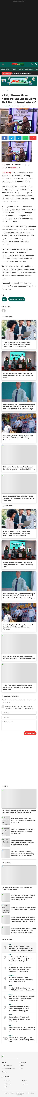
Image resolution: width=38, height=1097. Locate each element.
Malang (13, 167)
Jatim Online (7, 106)
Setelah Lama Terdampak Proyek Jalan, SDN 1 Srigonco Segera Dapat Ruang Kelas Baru (23, 897)
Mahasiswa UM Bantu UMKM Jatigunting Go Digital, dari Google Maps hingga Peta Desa (21, 979)
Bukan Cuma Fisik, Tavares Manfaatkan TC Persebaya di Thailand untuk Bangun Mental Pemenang (18, 498)
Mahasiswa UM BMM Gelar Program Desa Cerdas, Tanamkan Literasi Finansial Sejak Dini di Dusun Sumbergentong (23, 931)
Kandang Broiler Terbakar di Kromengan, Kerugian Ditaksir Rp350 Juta (19, 1019)
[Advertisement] (19, 40)
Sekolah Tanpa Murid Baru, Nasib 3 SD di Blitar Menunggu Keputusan (23, 908)
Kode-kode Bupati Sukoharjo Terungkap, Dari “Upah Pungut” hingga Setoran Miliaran (22, 842)
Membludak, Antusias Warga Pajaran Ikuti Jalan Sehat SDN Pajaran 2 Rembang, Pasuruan (18, 438)
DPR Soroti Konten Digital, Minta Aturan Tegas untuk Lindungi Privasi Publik (22, 831)
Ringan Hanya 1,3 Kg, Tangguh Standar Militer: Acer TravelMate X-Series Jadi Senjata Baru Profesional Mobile (17, 344)
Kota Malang (6, 172)
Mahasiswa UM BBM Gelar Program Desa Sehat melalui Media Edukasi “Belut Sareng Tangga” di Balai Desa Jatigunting (23, 920)
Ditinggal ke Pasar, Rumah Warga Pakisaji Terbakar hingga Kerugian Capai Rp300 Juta (19, 468)
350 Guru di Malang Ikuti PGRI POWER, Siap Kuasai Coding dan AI (17, 888)
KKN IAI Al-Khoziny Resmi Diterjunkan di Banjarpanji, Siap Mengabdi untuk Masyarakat (20, 959)
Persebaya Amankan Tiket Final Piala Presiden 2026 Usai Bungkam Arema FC (22, 1029)
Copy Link (33, 137)
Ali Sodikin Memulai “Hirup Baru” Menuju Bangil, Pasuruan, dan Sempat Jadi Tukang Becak (18, 375)
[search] (32, 64)
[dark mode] (36, 64)
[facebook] (4, 138)
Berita (8, 91)
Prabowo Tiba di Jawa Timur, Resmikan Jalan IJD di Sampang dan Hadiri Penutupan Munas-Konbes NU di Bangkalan (22, 854)
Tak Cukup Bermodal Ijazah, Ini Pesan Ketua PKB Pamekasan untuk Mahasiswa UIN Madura (19, 811)
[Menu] (2, 64)
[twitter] (11, 138)
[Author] (4, 311)
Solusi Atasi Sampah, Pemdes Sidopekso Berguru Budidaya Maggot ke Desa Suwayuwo (19, 1008)
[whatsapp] (25, 138)
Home (3, 91)
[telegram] (18, 138)
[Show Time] (30, 105)
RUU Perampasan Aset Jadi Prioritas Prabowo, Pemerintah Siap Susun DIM (23, 820)
